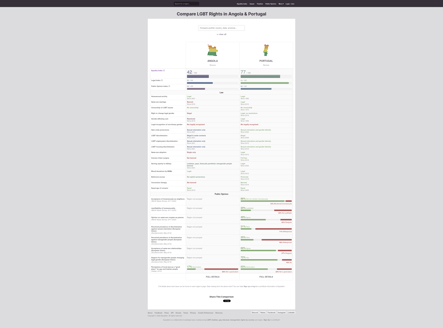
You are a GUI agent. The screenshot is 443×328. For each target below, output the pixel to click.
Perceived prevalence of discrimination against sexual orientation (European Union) (166, 229)
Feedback (158, 313)
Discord (255, 312)
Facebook (271, 312)
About (150, 313)
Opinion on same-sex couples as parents (167, 217)
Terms (185, 313)
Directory (219, 313)
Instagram (282, 312)
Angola (212, 60)
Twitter (262, 312)
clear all (222, 34)
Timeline (260, 4)
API (172, 313)
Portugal (266, 60)
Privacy (193, 313)
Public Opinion (270, 4)
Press (166, 313)
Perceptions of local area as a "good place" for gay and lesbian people (165, 268)
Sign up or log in (250, 286)
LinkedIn (291, 312)
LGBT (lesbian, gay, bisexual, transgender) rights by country (230, 320)
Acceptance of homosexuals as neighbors (168, 199)
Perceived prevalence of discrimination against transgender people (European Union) (166, 239)
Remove (213, 65)
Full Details (212, 276)
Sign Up (267, 320)
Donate (178, 313)
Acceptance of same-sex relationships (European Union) (166, 249)
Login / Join (290, 4)
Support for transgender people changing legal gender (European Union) (167, 258)
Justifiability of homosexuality (163, 208)
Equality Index (242, 4)
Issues (252, 4)
